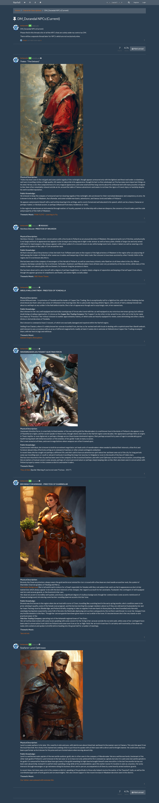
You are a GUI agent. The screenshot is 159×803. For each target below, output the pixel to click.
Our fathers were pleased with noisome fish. (37, 780)
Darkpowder (24, 25)
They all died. (25, 470)
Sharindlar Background (29, 587)
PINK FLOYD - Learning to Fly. (46, 214)
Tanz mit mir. (25, 633)
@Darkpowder (45, 225)
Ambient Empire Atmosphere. (31, 338)
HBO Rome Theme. (41, 276)
